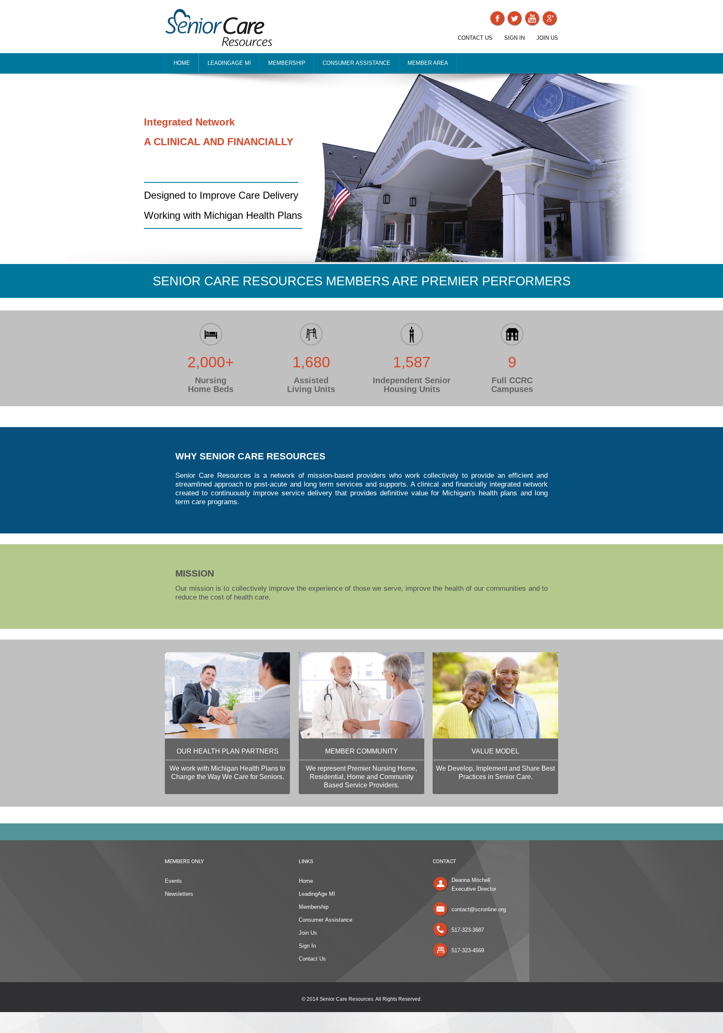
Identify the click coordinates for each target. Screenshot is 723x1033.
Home (306, 881)
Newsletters (179, 894)
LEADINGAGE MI (229, 63)
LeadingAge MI (317, 894)
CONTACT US (475, 38)
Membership (313, 907)
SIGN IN (514, 38)
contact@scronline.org (478, 909)
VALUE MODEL (495, 751)
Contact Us (312, 959)
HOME (182, 63)
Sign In (307, 946)
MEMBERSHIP (286, 63)
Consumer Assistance (325, 920)
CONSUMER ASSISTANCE (356, 63)
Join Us (308, 933)
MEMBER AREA (428, 63)
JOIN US (547, 38)
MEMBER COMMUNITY (361, 751)
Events (173, 881)
